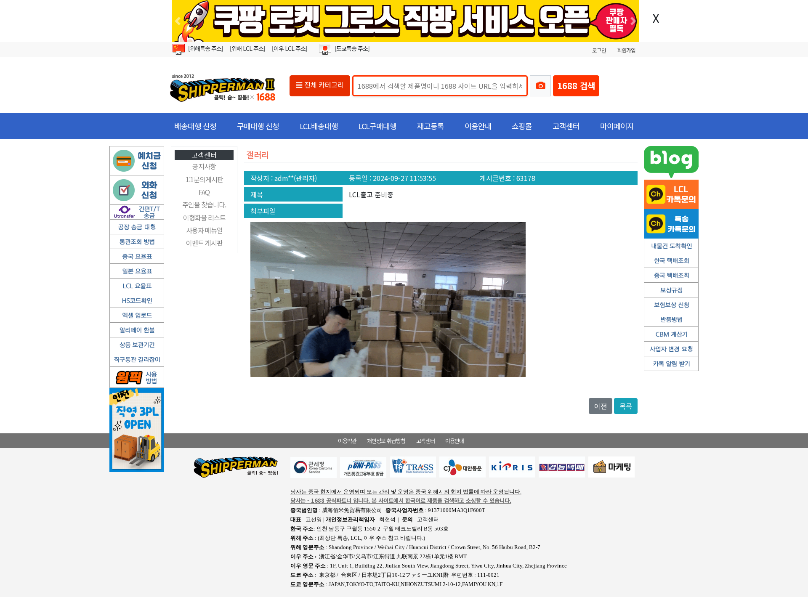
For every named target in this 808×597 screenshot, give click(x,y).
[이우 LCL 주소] (289, 48)
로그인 (599, 50)
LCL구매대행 (377, 125)
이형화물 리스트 (204, 217)
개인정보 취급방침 (386, 441)
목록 (625, 406)
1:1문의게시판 (204, 179)
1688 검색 (576, 86)
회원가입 (626, 50)
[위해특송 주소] (205, 48)
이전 (600, 406)
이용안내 (478, 125)
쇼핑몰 (522, 125)
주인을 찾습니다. (204, 204)
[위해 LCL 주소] (247, 48)
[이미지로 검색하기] (540, 85)
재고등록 (430, 125)
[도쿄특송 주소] (352, 48)
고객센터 (566, 125)
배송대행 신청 (195, 125)
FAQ (204, 192)
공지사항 (204, 166)
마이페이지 (617, 125)
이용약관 (347, 441)
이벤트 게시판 (204, 243)
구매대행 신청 (258, 125)
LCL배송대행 (319, 125)
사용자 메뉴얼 (204, 230)
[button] (177, 21)
